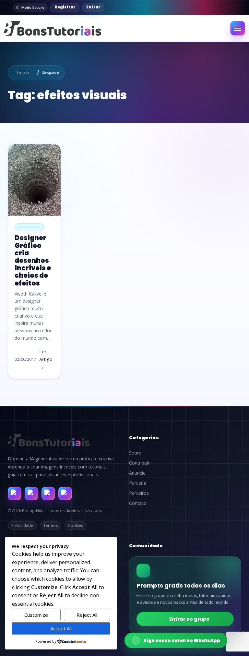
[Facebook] (14, 493)
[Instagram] (31, 493)
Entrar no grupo (189, 619)
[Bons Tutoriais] (52, 28)
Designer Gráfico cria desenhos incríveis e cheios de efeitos (33, 260)
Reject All (87, 615)
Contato (137, 503)
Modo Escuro (32, 7)
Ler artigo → (46, 359)
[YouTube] (65, 493)
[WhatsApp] (48, 493)
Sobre (135, 453)
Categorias (144, 437)
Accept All (61, 628)
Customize (36, 615)
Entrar (93, 7)
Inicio (23, 72)
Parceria (137, 483)
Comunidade (146, 545)
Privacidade (22, 525)
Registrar (64, 7)
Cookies (75, 525)
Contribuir (139, 463)
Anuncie (137, 473)
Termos (50, 525)
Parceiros (139, 493)
